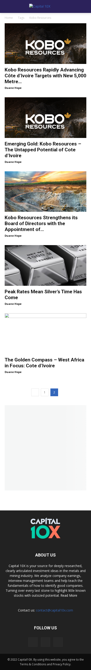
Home (9, 18)
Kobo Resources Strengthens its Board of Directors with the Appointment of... (41, 223)
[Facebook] (33, 642)
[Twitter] (45, 642)
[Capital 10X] (45, 6)
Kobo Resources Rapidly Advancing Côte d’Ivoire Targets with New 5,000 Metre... (45, 75)
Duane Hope (13, 88)
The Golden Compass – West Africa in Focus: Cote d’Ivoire (44, 362)
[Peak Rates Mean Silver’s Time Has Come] (45, 265)
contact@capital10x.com (54, 610)
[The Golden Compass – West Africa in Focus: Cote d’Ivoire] (45, 333)
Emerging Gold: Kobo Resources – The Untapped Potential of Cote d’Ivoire (43, 149)
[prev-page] (35, 392)
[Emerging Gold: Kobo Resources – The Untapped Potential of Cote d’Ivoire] (45, 117)
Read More (68, 595)
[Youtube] (58, 642)
